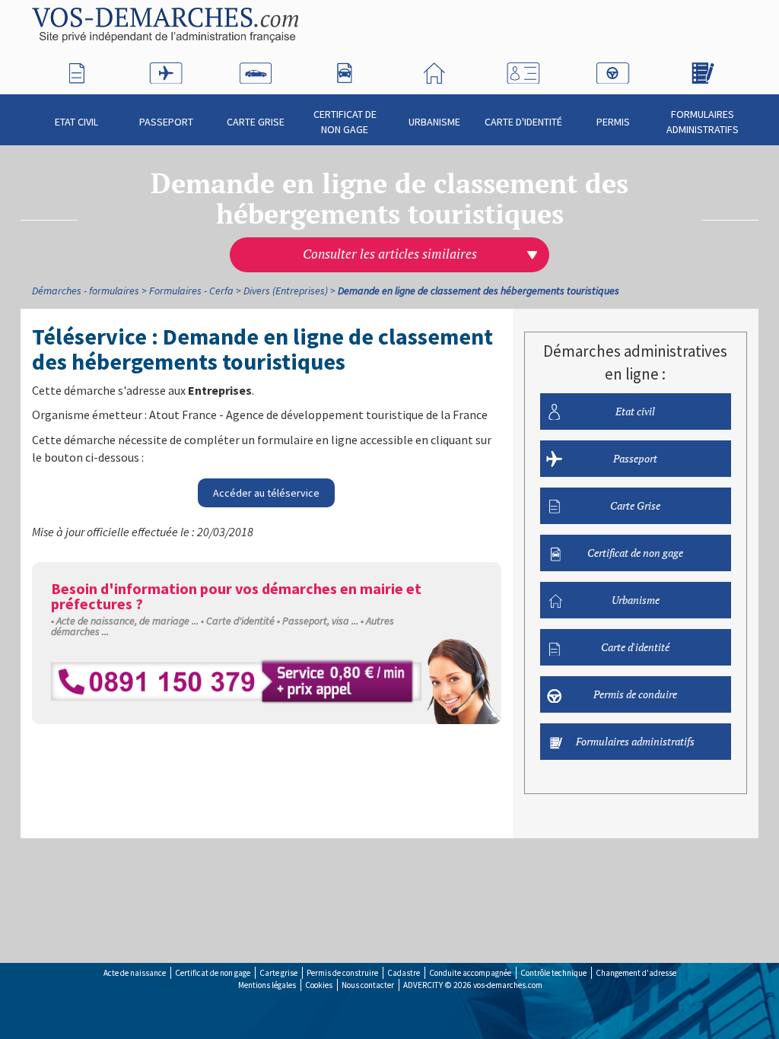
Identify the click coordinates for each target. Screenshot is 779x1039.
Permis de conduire (635, 694)
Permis (613, 122)
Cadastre (403, 973)
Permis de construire (342, 973)
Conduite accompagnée (470, 973)
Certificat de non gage (345, 121)
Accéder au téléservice (266, 493)
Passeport (166, 122)
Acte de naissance (134, 973)
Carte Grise (256, 122)
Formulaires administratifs (702, 121)
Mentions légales (267, 985)
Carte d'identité (523, 122)
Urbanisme (434, 122)
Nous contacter (368, 985)
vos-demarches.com (507, 985)
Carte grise (278, 973)
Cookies (318, 985)
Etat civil (76, 122)
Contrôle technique (553, 973)
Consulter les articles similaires (390, 254)
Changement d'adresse (636, 973)
